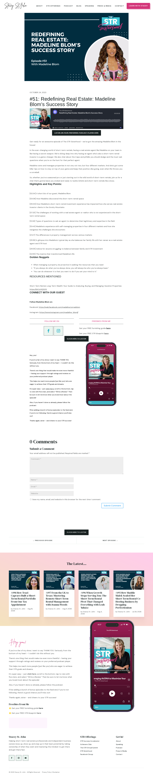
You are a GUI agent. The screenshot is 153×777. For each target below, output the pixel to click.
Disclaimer (56, 772)
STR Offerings (53, 6)
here (106, 333)
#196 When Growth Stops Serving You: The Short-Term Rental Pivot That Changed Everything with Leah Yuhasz (93, 600)
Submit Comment (112, 505)
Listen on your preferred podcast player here (76, 133)
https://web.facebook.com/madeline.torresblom (59, 307)
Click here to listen (76, 339)
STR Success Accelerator (90, 741)
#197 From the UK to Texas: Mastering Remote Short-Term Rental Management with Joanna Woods (57, 598)
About (39, 6)
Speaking (89, 6)
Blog (78, 6)
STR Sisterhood (86, 751)
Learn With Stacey (138, 6)
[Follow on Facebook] (48, 331)
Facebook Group (86, 754)
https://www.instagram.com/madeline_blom (58, 312)
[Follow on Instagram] (58, 331)
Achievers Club (86, 744)
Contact (119, 6)
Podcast (68, 6)
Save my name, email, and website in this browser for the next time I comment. (66, 499)
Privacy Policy (46, 772)
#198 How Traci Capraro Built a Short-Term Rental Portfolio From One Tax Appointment (23, 598)
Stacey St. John (19, 609)
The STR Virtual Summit (89, 748)
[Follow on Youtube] (25, 758)
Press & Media (104, 6)
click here (50, 389)
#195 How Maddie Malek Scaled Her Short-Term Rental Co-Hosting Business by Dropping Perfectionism (128, 600)
